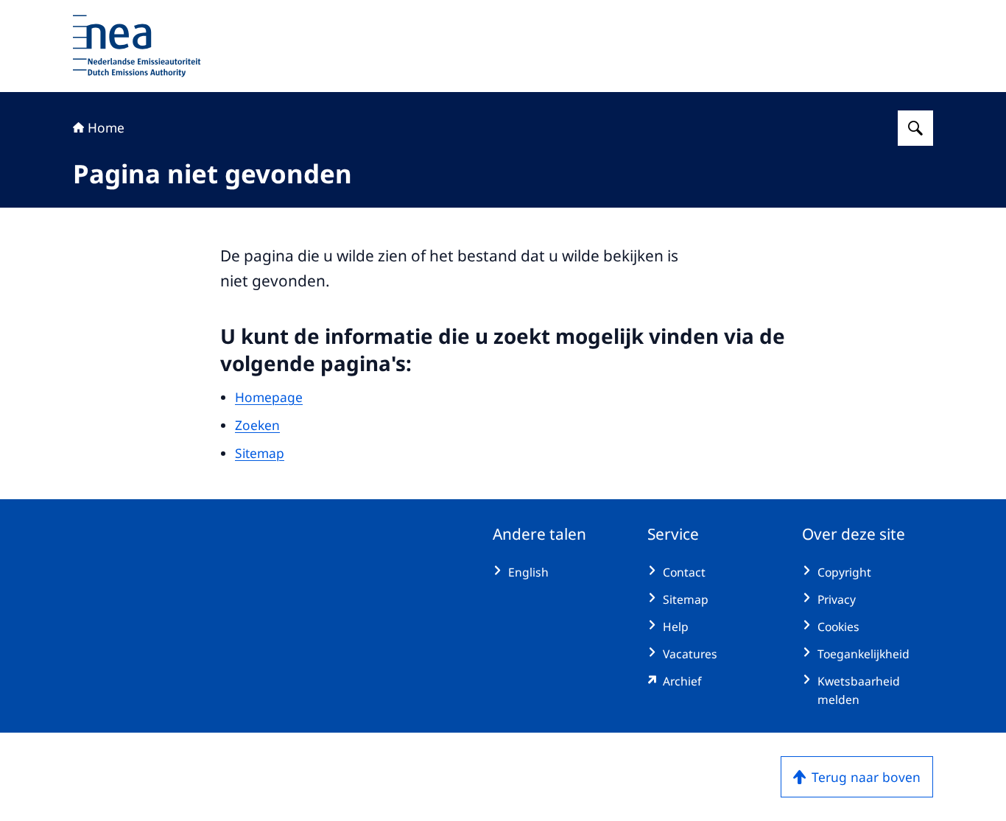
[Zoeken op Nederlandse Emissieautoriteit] (915, 128)
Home (106, 127)
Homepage (269, 397)
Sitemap (259, 453)
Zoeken (257, 425)
